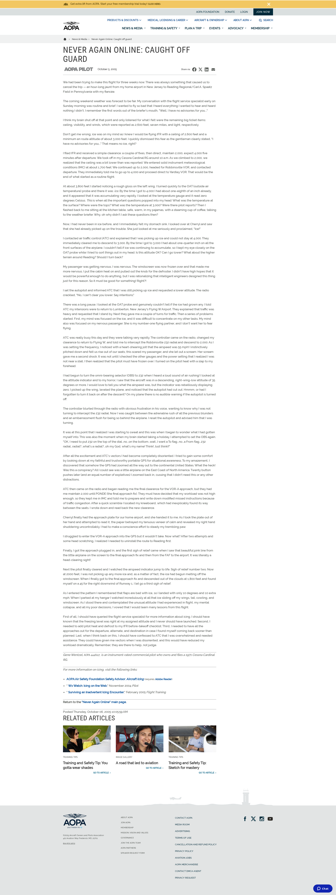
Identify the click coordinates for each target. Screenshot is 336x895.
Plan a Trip (193, 28)
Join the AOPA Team (131, 843)
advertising (182, 831)
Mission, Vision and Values (134, 833)
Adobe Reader (163, 679)
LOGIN (244, 12)
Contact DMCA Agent (188, 871)
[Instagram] (263, 819)
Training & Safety (164, 28)
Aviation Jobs (183, 857)
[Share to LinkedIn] (206, 69)
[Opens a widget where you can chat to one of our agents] (322, 888)
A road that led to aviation (137, 763)
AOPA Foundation (207, 12)
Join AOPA (125, 822)
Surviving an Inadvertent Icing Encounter (96, 692)
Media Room (182, 824)
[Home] (67, 39)
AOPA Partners (128, 848)
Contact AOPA (183, 818)
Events (215, 28)
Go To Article (101, 772)
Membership (260, 28)
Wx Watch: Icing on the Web (87, 685)
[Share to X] (200, 69)
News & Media (132, 28)
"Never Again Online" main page (104, 702)
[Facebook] (246, 819)
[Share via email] (213, 69)
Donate (230, 12)
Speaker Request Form (133, 853)
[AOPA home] (71, 29)
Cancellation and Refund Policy (196, 844)
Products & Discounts (122, 20)
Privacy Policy (184, 851)
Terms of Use (183, 837)
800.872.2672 (69, 843)
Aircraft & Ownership (209, 20)
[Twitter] (254, 819)
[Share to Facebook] (194, 69)
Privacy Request (185, 877)
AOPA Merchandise (186, 864)
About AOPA (241, 20)
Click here (154, 4)
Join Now (263, 12)
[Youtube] (270, 819)
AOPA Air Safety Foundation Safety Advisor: (105, 679)
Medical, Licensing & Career (166, 20)
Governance (127, 838)
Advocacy (236, 28)
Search (268, 20)
